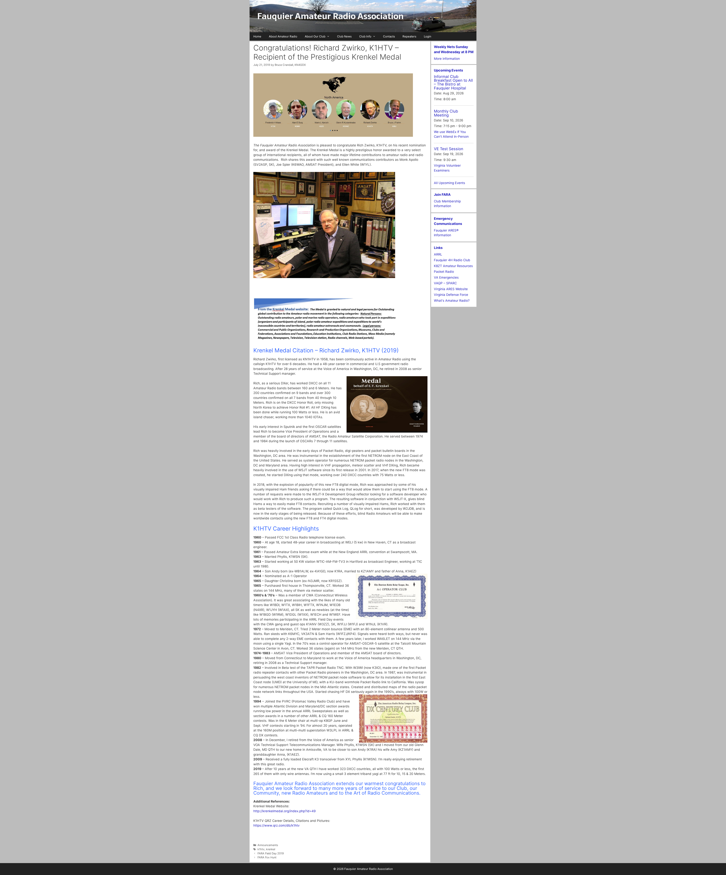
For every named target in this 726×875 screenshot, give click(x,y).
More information (447, 59)
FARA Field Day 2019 (271, 853)
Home (257, 36)
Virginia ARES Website (451, 289)
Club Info (365, 36)
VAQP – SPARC (445, 283)
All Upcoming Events (449, 183)
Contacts (389, 36)
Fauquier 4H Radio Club (452, 260)
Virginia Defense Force (451, 295)
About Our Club (315, 36)
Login (427, 36)
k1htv (261, 849)
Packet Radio (444, 272)
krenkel (270, 849)
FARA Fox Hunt (267, 857)
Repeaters (409, 36)
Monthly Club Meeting (446, 113)
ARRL (438, 254)
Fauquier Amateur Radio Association (330, 16)
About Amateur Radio (283, 36)
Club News (344, 36)
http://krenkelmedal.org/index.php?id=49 (284, 811)
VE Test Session (448, 148)
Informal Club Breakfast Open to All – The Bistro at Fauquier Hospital (453, 82)
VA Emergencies (446, 277)
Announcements (268, 845)
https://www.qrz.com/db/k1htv (276, 825)
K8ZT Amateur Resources (453, 266)
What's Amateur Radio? (452, 300)
